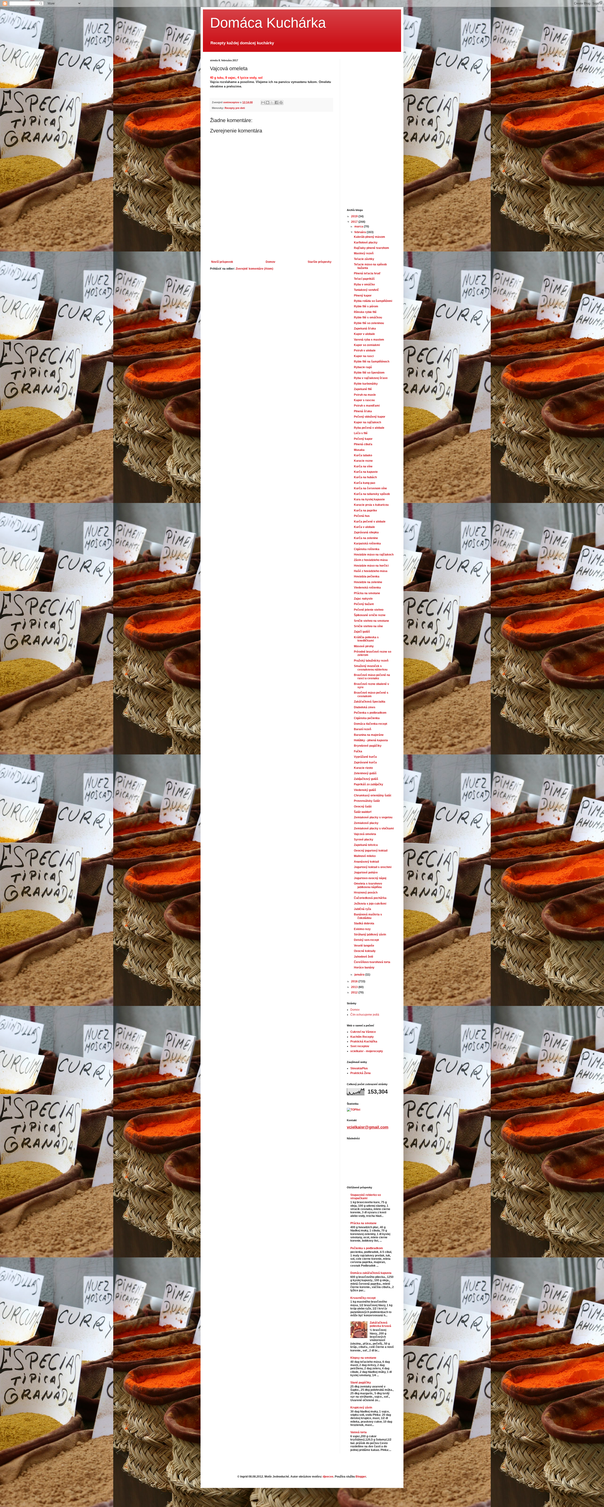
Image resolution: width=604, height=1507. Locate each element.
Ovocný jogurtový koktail (370, 850)
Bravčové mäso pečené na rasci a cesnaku (372, 676)
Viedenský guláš (365, 790)
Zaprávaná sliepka (366, 532)
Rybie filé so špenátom (369, 372)
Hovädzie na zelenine (368, 582)
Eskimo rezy (362, 929)
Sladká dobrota (364, 923)
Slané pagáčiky (360, 1382)
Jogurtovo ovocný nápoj (370, 878)
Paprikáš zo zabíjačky (368, 784)
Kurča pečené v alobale (370, 521)
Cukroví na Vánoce (363, 1031)
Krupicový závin (361, 1407)
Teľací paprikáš (364, 278)
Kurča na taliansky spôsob (372, 494)
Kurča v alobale (364, 527)
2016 (354, 981)
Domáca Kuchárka (268, 23)
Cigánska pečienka (367, 718)
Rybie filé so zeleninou (369, 323)
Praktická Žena (360, 1073)
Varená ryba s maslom (369, 339)
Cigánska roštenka (366, 549)
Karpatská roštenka (367, 543)
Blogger (361, 1476)
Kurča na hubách (365, 477)
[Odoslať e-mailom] (263, 102)
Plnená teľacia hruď (367, 273)
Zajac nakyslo (363, 598)
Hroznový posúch (366, 892)
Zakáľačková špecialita (369, 701)
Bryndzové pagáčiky (368, 745)
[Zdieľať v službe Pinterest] (281, 102)
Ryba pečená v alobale (369, 427)
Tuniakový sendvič (366, 290)
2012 (354, 992)
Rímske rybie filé (365, 312)
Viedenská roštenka (367, 587)
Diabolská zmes (364, 707)
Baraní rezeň (362, 729)
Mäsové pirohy (364, 646)
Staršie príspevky (319, 262)
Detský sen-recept (366, 940)
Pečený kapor (363, 439)
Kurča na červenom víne (370, 488)
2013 (354, 987)
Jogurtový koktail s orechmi (372, 867)
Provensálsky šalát (367, 801)
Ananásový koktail (366, 861)
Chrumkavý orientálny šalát (372, 795)
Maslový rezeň (363, 253)
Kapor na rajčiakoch (367, 422)
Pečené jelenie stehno (368, 609)
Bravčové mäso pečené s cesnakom (371, 694)
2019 (354, 216)
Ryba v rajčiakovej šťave (371, 378)
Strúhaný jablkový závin (370, 934)
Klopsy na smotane (363, 1357)
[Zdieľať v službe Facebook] (276, 102)
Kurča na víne (363, 466)
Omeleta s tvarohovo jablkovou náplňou (368, 885)
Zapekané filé (363, 389)
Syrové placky (363, 839)
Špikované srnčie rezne (370, 615)
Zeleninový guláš (365, 773)
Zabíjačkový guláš (366, 779)
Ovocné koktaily (365, 951)
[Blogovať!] (267, 102)
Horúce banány (364, 967)
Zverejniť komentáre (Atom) (254, 268)
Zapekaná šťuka (365, 328)
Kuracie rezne (363, 460)
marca (359, 226)
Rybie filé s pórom (366, 306)
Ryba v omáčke (364, 284)
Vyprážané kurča (365, 756)
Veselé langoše (364, 945)
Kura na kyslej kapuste (369, 499)
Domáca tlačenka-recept (370, 723)
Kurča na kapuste (366, 472)
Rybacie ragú (363, 367)
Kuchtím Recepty (362, 1036)
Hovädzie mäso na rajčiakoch (374, 554)
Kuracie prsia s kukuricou (371, 504)
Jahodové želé (363, 956)
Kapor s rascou (364, 400)
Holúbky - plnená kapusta (371, 740)
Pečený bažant (364, 604)
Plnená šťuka (363, 411)
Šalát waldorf (362, 812)
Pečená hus (362, 516)
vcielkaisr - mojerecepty (366, 1051)
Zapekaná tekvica (366, 845)
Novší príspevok (222, 262)
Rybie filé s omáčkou (368, 317)
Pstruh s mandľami (367, 405)
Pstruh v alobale (365, 350)
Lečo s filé (361, 433)
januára (359, 974)
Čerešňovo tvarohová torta (372, 962)
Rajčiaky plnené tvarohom (371, 248)
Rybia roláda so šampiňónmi (373, 301)
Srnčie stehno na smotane (371, 620)
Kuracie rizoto (363, 768)
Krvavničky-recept (363, 1298)
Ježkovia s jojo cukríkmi (370, 903)
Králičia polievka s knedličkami (366, 639)
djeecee (328, 1476)
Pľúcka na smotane (367, 593)
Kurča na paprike (365, 510)
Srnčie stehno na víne (368, 626)
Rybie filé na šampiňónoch (371, 361)
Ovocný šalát (363, 806)
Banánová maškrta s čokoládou (368, 916)
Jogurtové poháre (366, 872)
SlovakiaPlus (359, 1068)
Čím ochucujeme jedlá (364, 1014)
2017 (354, 221)
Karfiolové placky (366, 242)
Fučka (358, 751)
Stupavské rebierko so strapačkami (365, 1196)
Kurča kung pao (364, 483)
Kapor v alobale (364, 334)
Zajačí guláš (362, 631)
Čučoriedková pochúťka (370, 898)
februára (360, 232)
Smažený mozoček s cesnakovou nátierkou (370, 667)
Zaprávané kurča (365, 762)
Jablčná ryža (362, 909)
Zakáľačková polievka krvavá (380, 1324)
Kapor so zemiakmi (367, 345)
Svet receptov (359, 1046)
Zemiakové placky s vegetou (373, 817)
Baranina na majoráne (369, 735)
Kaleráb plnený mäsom (369, 237)
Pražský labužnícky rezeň (371, 660)
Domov (270, 262)
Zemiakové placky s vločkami (374, 828)
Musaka (359, 450)
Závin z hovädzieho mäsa (371, 560)
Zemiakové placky (366, 823)
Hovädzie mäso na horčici (371, 565)
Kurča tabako (363, 455)
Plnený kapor (363, 295)
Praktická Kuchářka (363, 1041)
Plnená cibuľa (363, 444)
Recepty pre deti (235, 108)
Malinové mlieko (365, 856)
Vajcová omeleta (365, 834)
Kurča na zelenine (366, 538)
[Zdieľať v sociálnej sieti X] (272, 102)
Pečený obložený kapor (369, 416)
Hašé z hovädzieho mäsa (370, 571)
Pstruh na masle (365, 394)
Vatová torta (358, 1432)
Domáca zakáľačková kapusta (370, 1273)
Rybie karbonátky (366, 383)
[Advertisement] (271, 247)
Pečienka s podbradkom (370, 712)
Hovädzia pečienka (366, 576)
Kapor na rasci (364, 356)
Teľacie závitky (364, 259)
